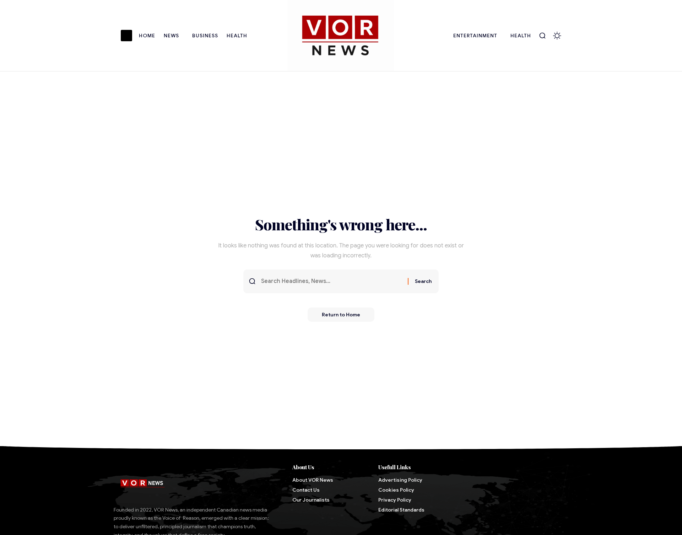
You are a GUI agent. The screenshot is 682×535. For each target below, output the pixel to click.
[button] (542, 35)
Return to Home (341, 314)
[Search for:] (332, 281)
